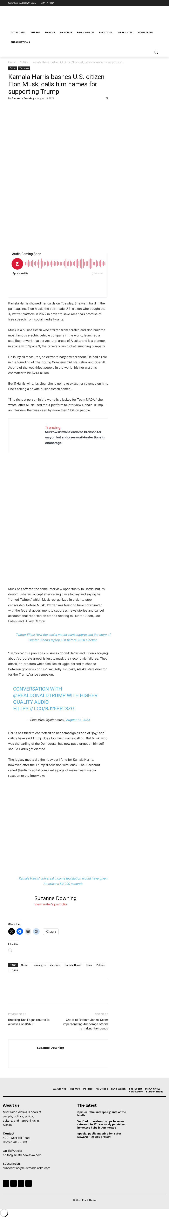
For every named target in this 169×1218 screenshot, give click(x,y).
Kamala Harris (73, 964)
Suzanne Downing (23, 98)
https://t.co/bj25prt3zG (43, 708)
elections (55, 964)
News (89, 964)
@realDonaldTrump (39, 695)
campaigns (39, 964)
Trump (14, 969)
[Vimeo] (152, 3)
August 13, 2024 (78, 720)
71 (107, 98)
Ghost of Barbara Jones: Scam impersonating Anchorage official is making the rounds (85, 1024)
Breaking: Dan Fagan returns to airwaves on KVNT (29, 1022)
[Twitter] (147, 3)
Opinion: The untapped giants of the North (101, 1113)
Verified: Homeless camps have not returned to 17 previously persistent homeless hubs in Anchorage (101, 1124)
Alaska (24, 964)
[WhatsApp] (41, 107)
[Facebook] (135, 3)
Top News (24, 68)
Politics (24, 62)
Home (11, 62)
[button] (156, 52)
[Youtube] (158, 3)
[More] (50, 107)
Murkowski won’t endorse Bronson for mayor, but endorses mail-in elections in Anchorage (74, 437)
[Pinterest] (31, 107)
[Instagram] (141, 3)
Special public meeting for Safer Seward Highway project (99, 1135)
